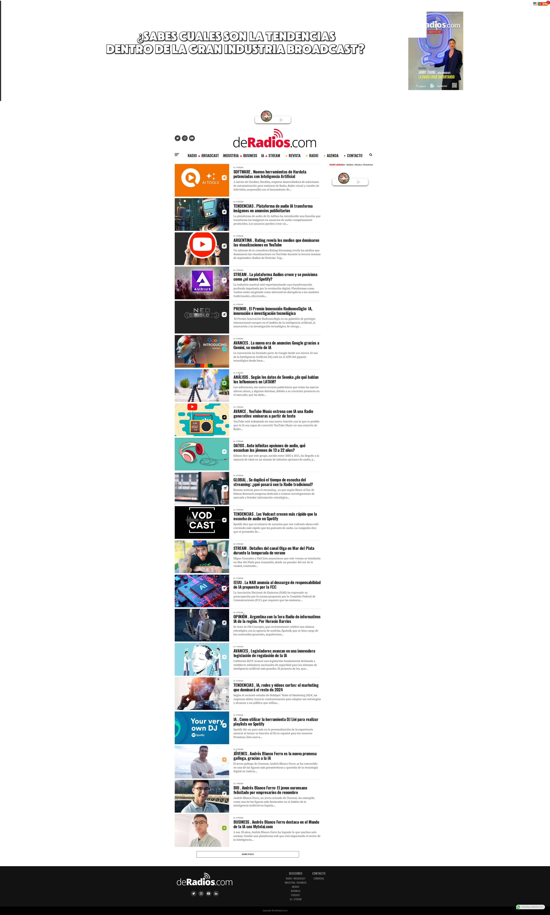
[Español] (545, 3)
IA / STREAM (295, 899)
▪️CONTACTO (352, 155)
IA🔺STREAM (270, 155)
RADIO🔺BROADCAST (203, 155)
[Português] (540, 3)
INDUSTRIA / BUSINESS (296, 882)
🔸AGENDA (330, 155)
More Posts (248, 854)
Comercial (319, 878)
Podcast (295, 895)
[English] (535, 3)
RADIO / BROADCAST (296, 878)
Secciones (295, 873)
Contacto (318, 873)
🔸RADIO (311, 155)
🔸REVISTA (292, 155)
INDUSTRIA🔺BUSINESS (240, 155)
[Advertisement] (352, 245)
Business (295, 891)
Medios (295, 887)
